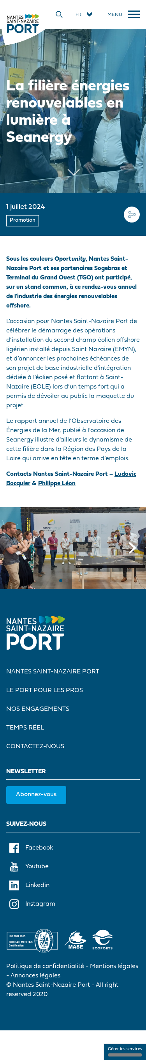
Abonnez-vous (36, 794)
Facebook (39, 848)
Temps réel (25, 728)
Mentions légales (114, 966)
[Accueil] (22, 23)
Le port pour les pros (44, 690)
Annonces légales (35, 976)
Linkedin (37, 885)
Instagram (40, 904)
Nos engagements (37, 709)
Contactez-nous (35, 747)
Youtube (37, 867)
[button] (60, 580)
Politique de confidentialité (45, 966)
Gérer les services (125, 1049)
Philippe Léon (57, 484)
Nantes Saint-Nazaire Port (52, 672)
